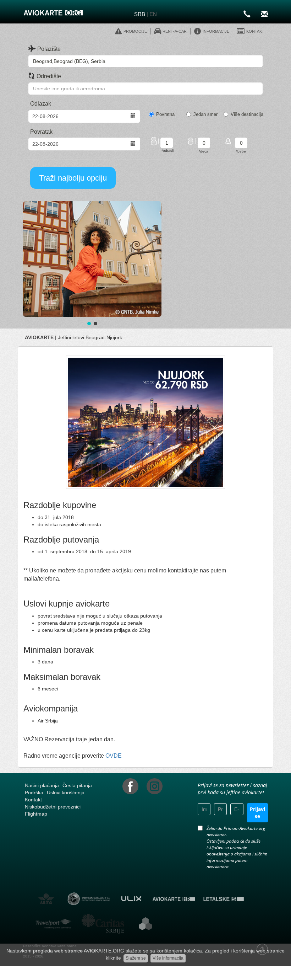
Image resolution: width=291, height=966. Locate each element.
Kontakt (33, 799)
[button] (92, 259)
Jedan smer (205, 114)
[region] (92, 264)
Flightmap (36, 814)
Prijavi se (257, 813)
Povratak (41, 132)
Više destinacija (247, 114)
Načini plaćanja (42, 785)
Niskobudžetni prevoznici (53, 807)
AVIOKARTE (39, 337)
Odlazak (40, 104)
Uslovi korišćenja (65, 792)
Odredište (49, 76)
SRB (139, 14)
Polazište (49, 49)
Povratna (165, 114)
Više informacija (168, 958)
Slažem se (136, 958)
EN (153, 14)
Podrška (34, 792)
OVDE (113, 756)
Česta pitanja (77, 785)
